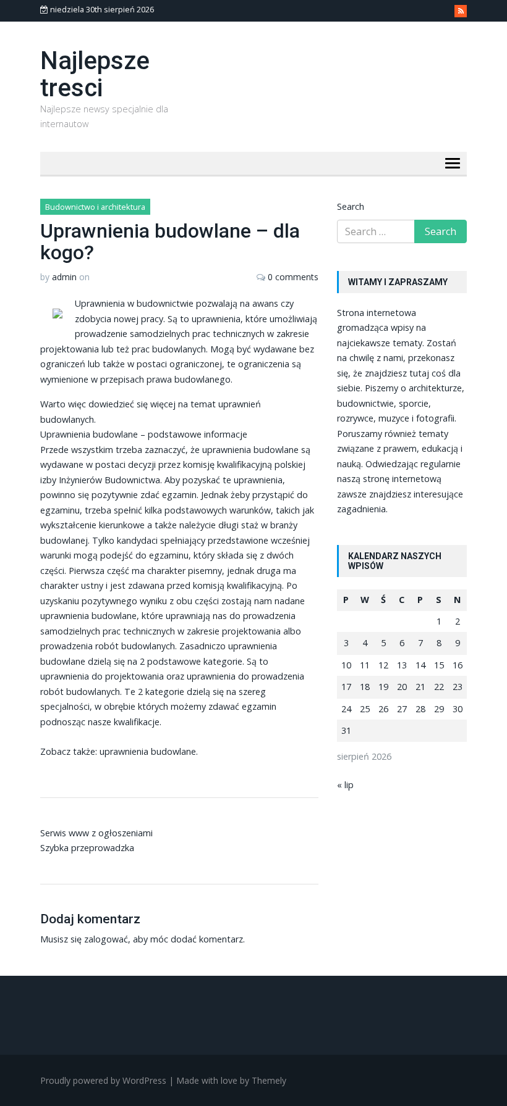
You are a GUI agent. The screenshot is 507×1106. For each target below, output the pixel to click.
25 (365, 709)
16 (457, 665)
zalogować (106, 939)
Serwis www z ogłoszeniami (96, 833)
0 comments (293, 277)
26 (383, 709)
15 (439, 665)
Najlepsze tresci (95, 74)
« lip (345, 785)
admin (64, 277)
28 (420, 709)
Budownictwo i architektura (95, 206)
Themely (269, 1080)
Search (350, 206)
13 (402, 665)
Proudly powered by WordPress (103, 1080)
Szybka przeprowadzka (87, 848)
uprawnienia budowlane (148, 751)
